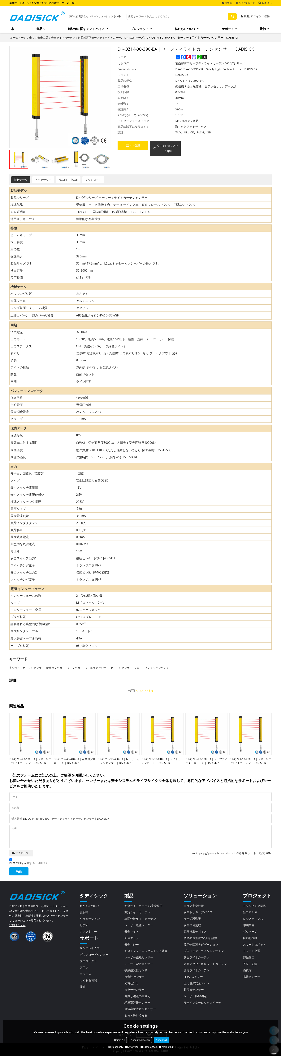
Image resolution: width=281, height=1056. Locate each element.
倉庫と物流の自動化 (137, 996)
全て (32, 37)
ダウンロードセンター (94, 954)
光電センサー (133, 983)
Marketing (167, 1046)
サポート (228, 29)
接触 (263, 29)
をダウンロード (247, 3)
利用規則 (43, 863)
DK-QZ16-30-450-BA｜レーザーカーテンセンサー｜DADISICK (118, 761)
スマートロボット (254, 944)
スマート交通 (251, 951)
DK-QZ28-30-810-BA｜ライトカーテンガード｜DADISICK (162, 761)
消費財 (247, 970)
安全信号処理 (192, 925)
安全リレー (131, 944)
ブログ (84, 967)
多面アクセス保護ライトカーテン (205, 964)
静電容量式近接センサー (140, 1009)
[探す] (232, 16)
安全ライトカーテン (63, 37)
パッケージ (250, 931)
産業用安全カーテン (58, 668)
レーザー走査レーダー (138, 925)
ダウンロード (93, 180)
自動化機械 (250, 938)
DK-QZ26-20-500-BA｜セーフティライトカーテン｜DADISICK (206, 761)
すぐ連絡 (135, 145)
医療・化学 (250, 964)
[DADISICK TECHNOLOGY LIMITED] (37, 16)
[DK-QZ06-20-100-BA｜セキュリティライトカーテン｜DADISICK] (30, 734)
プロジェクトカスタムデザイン (204, 951)
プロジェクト (140, 29)
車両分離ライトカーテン (140, 918)
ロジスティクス (253, 918)
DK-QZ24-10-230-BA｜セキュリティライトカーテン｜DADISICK (250, 761)
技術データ (21, 180)
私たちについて (185, 29)
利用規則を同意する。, (28, 863)
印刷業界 (248, 925)
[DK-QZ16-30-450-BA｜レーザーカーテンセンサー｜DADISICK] (118, 734)
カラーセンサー (134, 989)
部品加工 (248, 957)
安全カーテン (80, 668)
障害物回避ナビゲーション (201, 944)
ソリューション (90, 918)
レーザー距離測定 (195, 996)
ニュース (85, 974)
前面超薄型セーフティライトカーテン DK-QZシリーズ (111, 37)
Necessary (117, 1046)
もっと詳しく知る (135, 1015)
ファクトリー (88, 931)
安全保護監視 (192, 918)
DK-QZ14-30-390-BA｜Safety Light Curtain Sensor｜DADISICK (216, 69)
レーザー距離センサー (138, 957)
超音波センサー (134, 977)
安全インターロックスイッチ (202, 1002)
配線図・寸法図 (68, 180)
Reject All (119, 1040)
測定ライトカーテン (137, 912)
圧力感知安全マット (197, 983)
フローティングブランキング (151, 668)
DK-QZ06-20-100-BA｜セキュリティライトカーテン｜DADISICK (30, 761)
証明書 (228, 3)
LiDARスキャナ (193, 977)
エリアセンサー (99, 668)
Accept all (161, 1040)
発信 (19, 871)
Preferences (150, 1046)
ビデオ (84, 925)
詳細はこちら (17, 925)
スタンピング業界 (254, 906)
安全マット (131, 931)
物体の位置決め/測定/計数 (200, 938)
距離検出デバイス (195, 931)
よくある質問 (88, 980)
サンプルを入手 (90, 948)
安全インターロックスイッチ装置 (145, 951)
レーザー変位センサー (138, 964)
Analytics (133, 1046)
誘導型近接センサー (137, 1002)
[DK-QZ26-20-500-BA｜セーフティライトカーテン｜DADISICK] (206, 734)
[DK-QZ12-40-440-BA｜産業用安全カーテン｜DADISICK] (75, 734)
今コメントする (144, 690)
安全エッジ (131, 938)
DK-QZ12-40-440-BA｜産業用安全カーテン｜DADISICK (74, 761)
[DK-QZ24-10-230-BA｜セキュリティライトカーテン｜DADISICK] (250, 734)
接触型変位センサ (135, 970)
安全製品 (42, 37)
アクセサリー (43, 180)
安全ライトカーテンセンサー (26, 668)
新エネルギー (251, 912)
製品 (39, 29)
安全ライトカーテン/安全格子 (143, 906)
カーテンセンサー (121, 668)
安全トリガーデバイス (198, 912)
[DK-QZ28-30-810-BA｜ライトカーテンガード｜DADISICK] (162, 734)
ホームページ (18, 37)
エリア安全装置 (194, 906)
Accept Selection (140, 1040)
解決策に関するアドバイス (86, 29)
